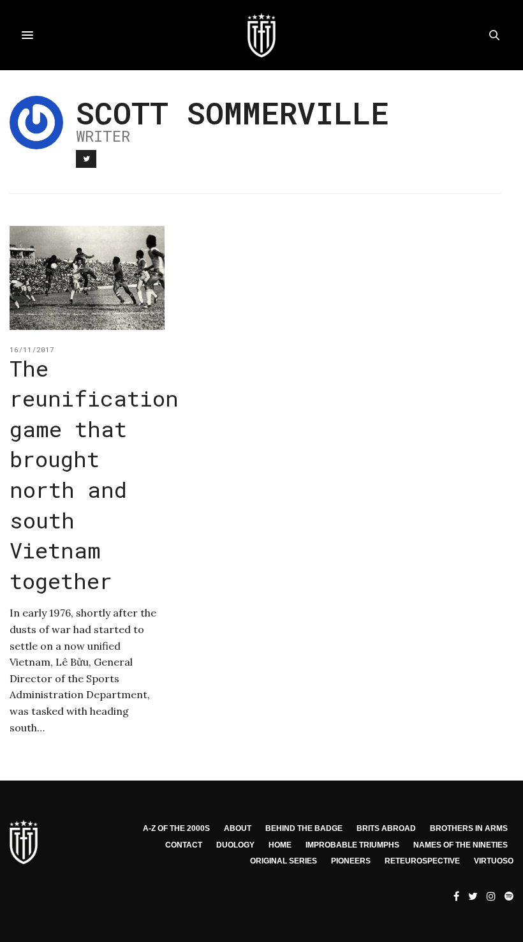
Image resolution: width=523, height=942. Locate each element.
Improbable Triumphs (352, 845)
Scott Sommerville (232, 113)
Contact (183, 845)
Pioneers (351, 860)
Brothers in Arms (469, 828)
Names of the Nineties (460, 845)
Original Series (283, 860)
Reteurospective (422, 860)
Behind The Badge (304, 828)
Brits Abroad (386, 828)
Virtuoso (493, 860)
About (237, 828)
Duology (235, 845)
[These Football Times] (261, 35)
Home (280, 845)
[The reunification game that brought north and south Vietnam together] (87, 277)
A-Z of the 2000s (176, 828)
